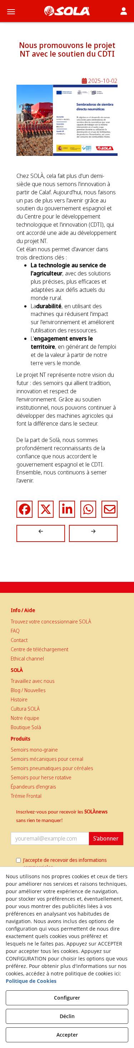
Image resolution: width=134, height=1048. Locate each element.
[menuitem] (67, 621)
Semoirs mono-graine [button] (34, 749)
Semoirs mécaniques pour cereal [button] (47, 758)
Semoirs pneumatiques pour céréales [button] (52, 768)
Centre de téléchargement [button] (39, 649)
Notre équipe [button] (25, 718)
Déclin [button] (67, 1016)
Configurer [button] (67, 997)
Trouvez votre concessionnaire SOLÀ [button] (51, 621)
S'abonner (106, 838)
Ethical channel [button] (27, 658)
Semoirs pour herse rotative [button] (41, 777)
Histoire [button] (19, 699)
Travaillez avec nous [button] (33, 681)
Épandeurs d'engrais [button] (33, 786)
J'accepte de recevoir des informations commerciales (65, 863)
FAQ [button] (15, 630)
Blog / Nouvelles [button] (28, 690)
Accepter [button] (67, 1034)
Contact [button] (19, 640)
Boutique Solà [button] (26, 727)
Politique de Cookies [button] (31, 981)
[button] (67, 10)
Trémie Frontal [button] (26, 795)
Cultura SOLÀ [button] (25, 708)
